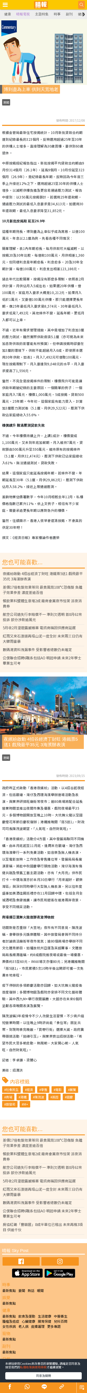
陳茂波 (39, 1097)
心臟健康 (28, 1321)
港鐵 (23, 1097)
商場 (9, 1097)
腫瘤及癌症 (10, 1321)
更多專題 (54, 1326)
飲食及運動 (26, 1316)
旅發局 (10, 1104)
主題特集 (42, 14)
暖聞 (40, 1290)
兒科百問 (60, 1321)
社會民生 (12, 1089)
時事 (57, 14)
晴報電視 (23, 14)
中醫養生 (60, 1316)
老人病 (23, 1326)
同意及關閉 (43, 1375)
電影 (58, 1089)
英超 (55, 1097)
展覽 (73, 1089)
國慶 (70, 1097)
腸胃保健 (44, 1321)
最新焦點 (9, 1290)
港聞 (6, 102)
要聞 (21, 1290)
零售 (44, 1089)
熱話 (31, 1290)
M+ (25, 1104)
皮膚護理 (38, 1326)
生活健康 (44, 1316)
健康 (7, 14)
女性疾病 (9, 1326)
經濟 (30, 1089)
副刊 (69, 14)
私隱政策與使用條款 (33, 1367)
